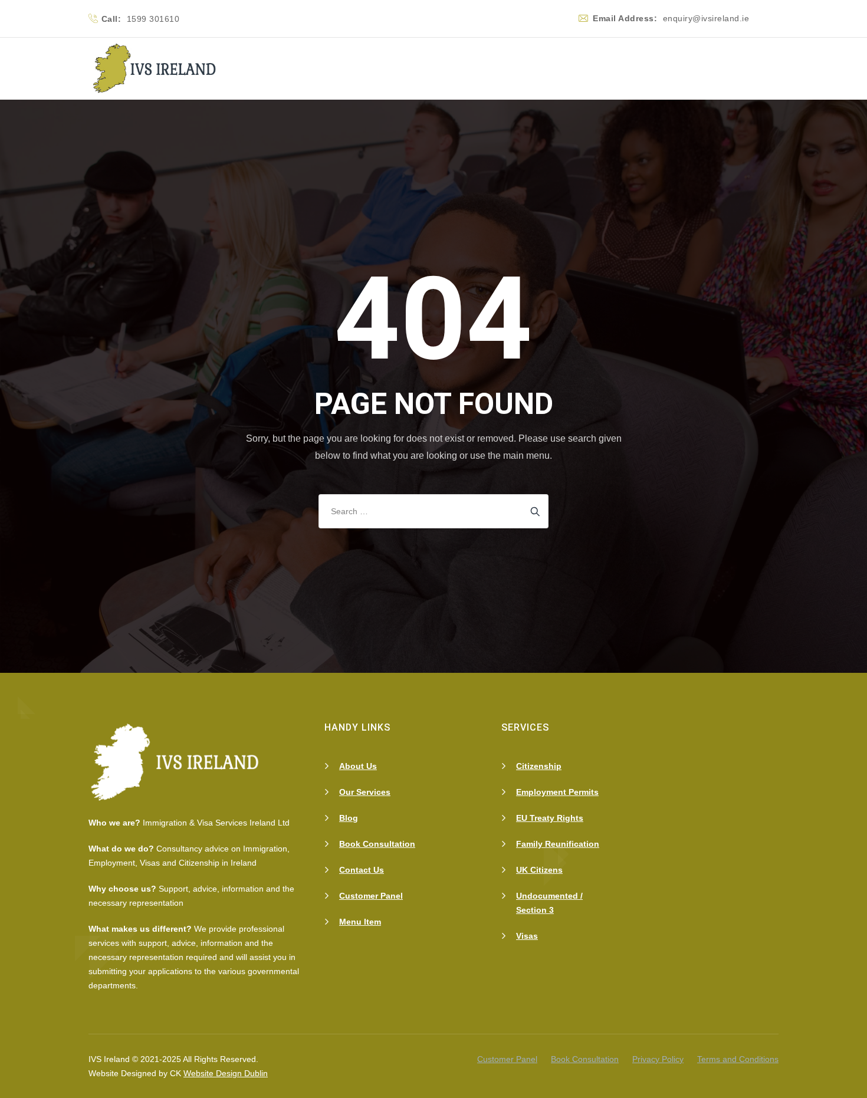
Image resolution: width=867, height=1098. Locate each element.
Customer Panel (371, 895)
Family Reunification (557, 844)
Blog (348, 818)
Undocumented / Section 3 (549, 903)
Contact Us (361, 870)
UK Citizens (539, 870)
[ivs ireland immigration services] (156, 69)
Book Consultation (377, 844)
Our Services (364, 792)
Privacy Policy (658, 1059)
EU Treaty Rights (549, 818)
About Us (358, 766)
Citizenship (538, 766)
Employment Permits (557, 792)
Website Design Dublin (225, 1073)
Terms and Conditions (738, 1059)
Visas (527, 936)
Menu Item (360, 921)
